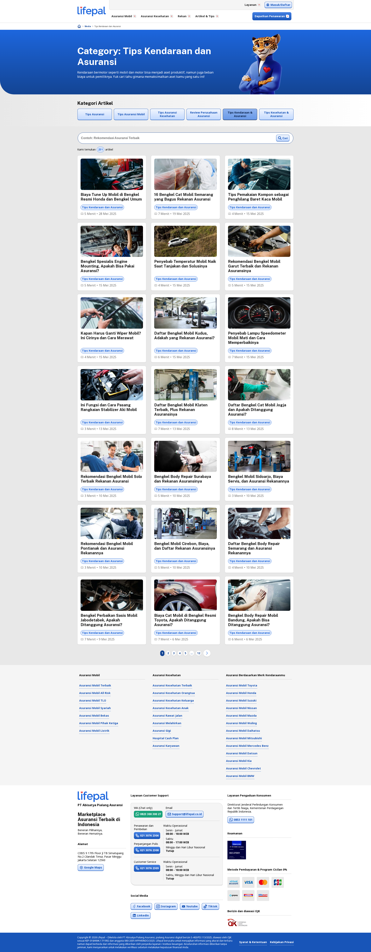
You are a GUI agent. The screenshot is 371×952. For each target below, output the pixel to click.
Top (358, 945)
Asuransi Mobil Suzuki (241, 700)
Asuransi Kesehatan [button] (155, 16)
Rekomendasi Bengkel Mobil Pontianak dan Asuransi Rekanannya (107, 548)
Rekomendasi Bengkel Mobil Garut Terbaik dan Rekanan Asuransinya (254, 266)
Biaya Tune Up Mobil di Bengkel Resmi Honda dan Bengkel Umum (111, 197)
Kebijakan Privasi (282, 942)
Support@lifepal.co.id (187, 814)
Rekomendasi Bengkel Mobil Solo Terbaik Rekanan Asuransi (111, 479)
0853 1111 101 (243, 819)
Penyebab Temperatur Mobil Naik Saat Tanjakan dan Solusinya (185, 263)
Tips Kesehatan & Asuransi (276, 114)
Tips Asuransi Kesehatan (167, 114)
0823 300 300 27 (150, 814)
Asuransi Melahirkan (167, 723)
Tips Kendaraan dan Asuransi (107, 26)
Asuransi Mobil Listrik (94, 730)
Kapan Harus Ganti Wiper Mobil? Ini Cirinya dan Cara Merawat (111, 335)
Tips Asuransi (94, 114)
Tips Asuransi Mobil (131, 114)
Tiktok (212, 906)
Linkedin (143, 915)
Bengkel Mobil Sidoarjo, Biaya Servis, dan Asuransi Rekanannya (258, 479)
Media (88, 26)
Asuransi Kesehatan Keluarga (173, 700)
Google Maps (93, 867)
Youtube (192, 906)
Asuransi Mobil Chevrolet (243, 768)
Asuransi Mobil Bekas (94, 715)
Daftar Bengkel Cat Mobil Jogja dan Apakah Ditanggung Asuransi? (257, 410)
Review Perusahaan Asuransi (203, 114)
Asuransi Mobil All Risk (95, 693)
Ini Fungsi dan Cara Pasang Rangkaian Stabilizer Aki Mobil (109, 407)
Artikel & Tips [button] (204, 16)
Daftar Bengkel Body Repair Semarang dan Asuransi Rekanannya (254, 548)
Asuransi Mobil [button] (121, 16)
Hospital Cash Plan (166, 738)
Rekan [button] (182, 16)
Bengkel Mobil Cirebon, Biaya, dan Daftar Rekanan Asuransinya (184, 546)
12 (198, 653)
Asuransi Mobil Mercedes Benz (247, 746)
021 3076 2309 (149, 868)
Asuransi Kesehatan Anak (171, 708)
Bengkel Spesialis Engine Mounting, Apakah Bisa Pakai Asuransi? (107, 266)
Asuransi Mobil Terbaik (95, 685)
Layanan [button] (250, 5)
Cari (285, 138)
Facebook (143, 906)
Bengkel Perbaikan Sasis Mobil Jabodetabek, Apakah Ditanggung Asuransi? (109, 620)
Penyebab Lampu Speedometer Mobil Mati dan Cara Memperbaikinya (257, 338)
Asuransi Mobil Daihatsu (243, 730)
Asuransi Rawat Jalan (167, 715)
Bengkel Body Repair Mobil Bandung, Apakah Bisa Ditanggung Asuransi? (253, 620)
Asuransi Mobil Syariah (95, 708)
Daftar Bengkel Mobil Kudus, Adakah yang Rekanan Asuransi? (184, 335)
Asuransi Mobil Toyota (241, 685)
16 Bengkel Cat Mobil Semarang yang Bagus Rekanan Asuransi (183, 197)
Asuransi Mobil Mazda (241, 715)
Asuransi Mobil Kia (239, 761)
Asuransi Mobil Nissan (241, 708)
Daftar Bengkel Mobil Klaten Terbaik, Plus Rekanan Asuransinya (181, 410)
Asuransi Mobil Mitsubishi (244, 738)
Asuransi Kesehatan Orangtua (174, 693)
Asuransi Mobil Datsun (241, 753)
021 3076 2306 (149, 835)
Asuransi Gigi (162, 730)
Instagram (168, 906)
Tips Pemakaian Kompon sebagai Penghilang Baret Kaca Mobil (258, 197)
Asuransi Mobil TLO (92, 700)
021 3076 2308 (149, 850)
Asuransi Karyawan (166, 746)
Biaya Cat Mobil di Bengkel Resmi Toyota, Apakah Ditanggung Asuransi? (185, 620)
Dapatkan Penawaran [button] (270, 16)
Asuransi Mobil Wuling (241, 723)
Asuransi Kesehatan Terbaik (172, 685)
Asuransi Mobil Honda (241, 693)
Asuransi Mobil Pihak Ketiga (98, 723)
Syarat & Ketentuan (253, 942)
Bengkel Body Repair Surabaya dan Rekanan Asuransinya (182, 479)
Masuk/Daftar (280, 5)
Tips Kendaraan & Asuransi (240, 114)
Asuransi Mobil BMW (240, 776)
